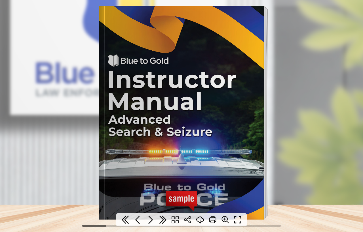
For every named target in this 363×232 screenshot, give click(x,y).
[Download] (200, 219)
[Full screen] (237, 219)
